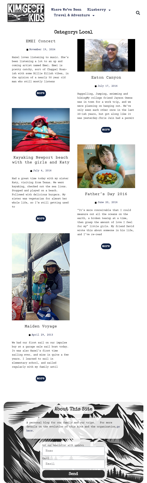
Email (45, 458)
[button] (138, 13)
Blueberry (96, 10)
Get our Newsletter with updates (63, 445)
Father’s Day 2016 (106, 194)
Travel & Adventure (72, 15)
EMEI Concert (41, 41)
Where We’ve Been (66, 10)
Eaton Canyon (106, 78)
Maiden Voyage (41, 326)
